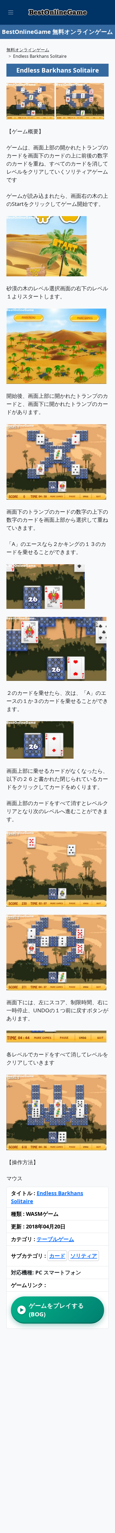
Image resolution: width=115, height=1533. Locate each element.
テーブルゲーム (55, 1239)
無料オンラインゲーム (27, 50)
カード (57, 1255)
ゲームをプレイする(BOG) (52, 1310)
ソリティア (83, 1255)
